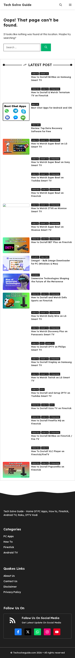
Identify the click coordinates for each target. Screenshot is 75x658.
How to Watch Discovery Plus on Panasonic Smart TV (49, 333)
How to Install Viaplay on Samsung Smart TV (51, 364)
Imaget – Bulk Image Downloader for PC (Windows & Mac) (50, 262)
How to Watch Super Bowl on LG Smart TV (49, 145)
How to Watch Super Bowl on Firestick (47, 194)
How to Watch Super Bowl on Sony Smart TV (50, 164)
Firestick (36, 89)
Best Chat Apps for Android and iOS (51, 107)
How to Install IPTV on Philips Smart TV (48, 348)
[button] (60, 5)
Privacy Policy (12, 592)
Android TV (10, 552)
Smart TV (44, 73)
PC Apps (35, 257)
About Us (9, 575)
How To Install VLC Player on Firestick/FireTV (47, 453)
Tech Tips (36, 125)
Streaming (54, 89)
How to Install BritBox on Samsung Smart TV (51, 78)
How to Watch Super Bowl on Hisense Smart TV (47, 228)
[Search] (46, 47)
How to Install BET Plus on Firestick (51, 242)
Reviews (35, 275)
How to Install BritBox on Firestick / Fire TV (51, 437)
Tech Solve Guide (17, 5)
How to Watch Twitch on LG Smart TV (50, 379)
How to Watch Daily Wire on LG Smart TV (48, 317)
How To (8, 541)
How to (35, 73)
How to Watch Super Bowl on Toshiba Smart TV (47, 179)
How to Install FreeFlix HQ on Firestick (48, 422)
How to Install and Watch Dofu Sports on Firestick (49, 299)
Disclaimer (10, 586)
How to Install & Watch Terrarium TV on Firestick (50, 94)
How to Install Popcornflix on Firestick (47, 468)
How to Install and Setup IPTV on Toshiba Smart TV (50, 394)
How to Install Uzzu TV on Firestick (51, 408)
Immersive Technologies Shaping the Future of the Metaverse (50, 280)
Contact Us (10, 581)
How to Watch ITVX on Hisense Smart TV (49, 210)
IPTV (42, 343)
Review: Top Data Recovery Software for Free (46, 130)
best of (35, 104)
